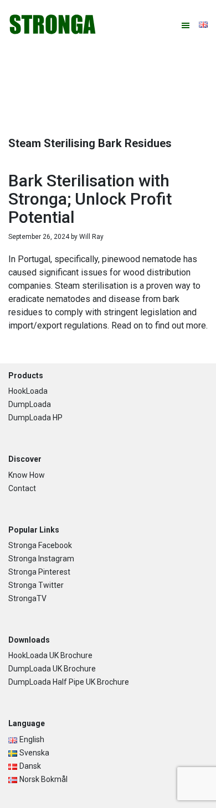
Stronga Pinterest (39, 571)
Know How (26, 475)
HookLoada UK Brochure (50, 655)
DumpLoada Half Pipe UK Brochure (68, 681)
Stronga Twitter (36, 585)
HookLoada (28, 391)
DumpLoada (29, 404)
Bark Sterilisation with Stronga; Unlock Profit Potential (90, 199)
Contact (22, 488)
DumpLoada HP (35, 417)
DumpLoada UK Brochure (52, 668)
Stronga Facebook (40, 545)
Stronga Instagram (41, 558)
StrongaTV (27, 598)
